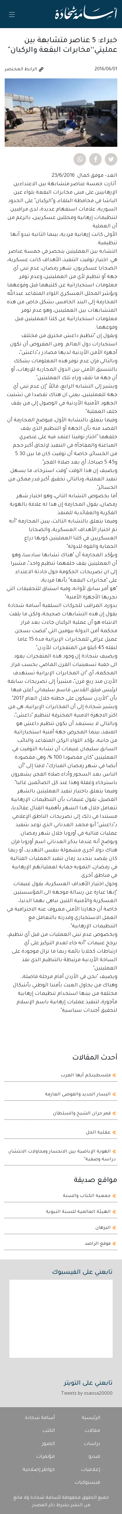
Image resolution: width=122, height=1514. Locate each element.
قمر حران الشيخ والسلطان (82, 1113)
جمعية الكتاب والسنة (87, 1196)
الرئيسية (91, 1418)
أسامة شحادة (40, 1418)
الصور (48, 1444)
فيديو (94, 1457)
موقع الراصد (98, 1244)
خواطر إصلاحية (39, 1470)
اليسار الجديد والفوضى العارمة (78, 1094)
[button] (111, 159)
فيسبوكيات (87, 1483)
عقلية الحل (98, 1132)
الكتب (48, 1431)
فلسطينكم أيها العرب (86, 1075)
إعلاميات (90, 1470)
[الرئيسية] (86, 14)
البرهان (103, 1228)
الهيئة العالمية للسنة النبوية (78, 1212)
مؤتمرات (45, 1457)
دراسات (92, 1444)
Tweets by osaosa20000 (87, 1394)
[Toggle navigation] (12, 14)
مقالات (92, 1431)
